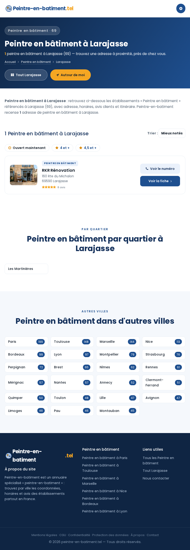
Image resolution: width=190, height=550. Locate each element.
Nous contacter (156, 478)
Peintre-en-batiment (43, 8)
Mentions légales (44, 535)
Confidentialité (79, 535)
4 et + (65, 148)
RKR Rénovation (58, 170)
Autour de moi (73, 75)
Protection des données (110, 535)
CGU (62, 535)
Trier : (152, 133)
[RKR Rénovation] (23, 175)
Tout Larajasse (28, 75)
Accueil (10, 62)
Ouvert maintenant (29, 148)
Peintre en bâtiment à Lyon (104, 511)
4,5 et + (90, 148)
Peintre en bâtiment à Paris (104, 458)
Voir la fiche (159, 181)
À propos (138, 535)
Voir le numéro (162, 168)
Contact (153, 535)
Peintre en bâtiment (36, 62)
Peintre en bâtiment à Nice (104, 491)
